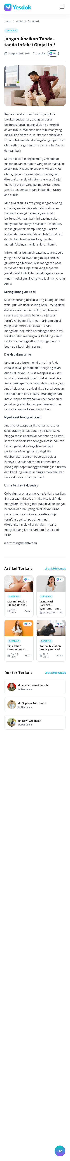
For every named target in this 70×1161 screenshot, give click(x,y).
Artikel (19, 21)
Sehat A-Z (33, 21)
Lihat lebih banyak (55, 568)
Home (7, 21)
